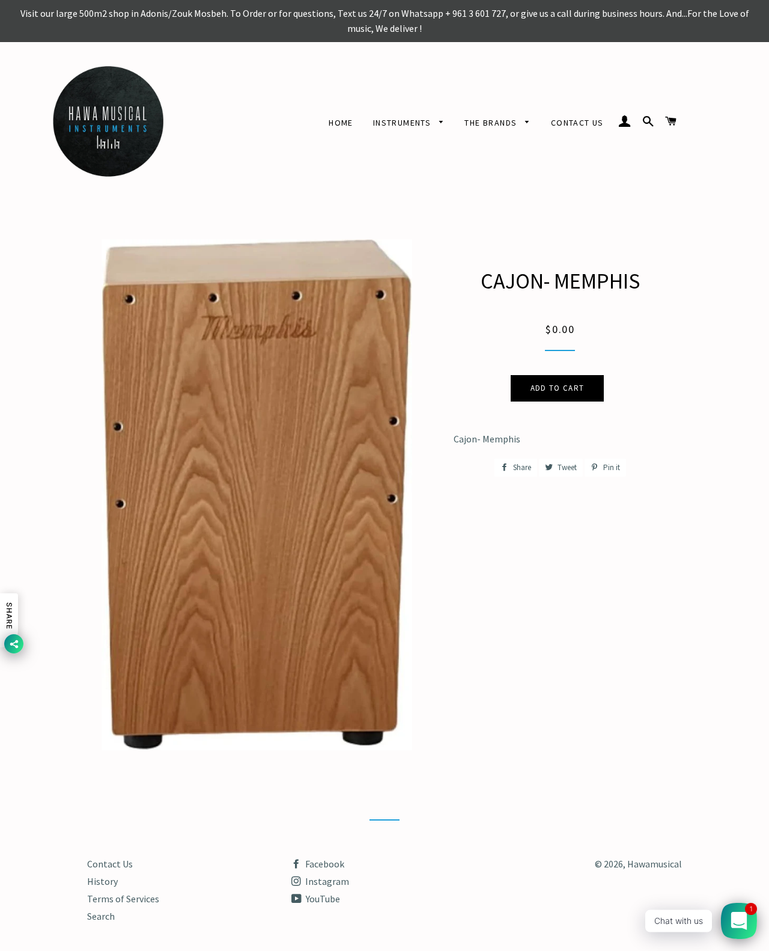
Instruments (403, 122)
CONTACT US (577, 122)
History (102, 881)
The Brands (491, 122)
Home (341, 122)
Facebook (323, 864)
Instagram (326, 881)
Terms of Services (123, 899)
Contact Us (110, 864)
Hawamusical (654, 864)
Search (101, 916)
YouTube (322, 899)
